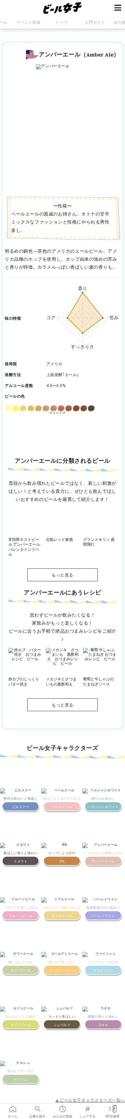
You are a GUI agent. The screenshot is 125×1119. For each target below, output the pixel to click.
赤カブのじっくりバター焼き (23, 681)
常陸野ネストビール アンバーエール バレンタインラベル (24, 547)
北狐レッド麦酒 (59, 539)
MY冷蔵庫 (112, 1106)
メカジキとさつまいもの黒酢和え (61, 681)
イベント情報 (28, 22)
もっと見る (62, 575)
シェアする (87, 1106)
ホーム (12, 1106)
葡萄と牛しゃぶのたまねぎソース (98, 681)
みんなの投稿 (62, 1106)
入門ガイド (95, 22)
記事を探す (37, 1106)
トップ (61, 22)
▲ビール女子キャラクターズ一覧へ (90, 1100)
